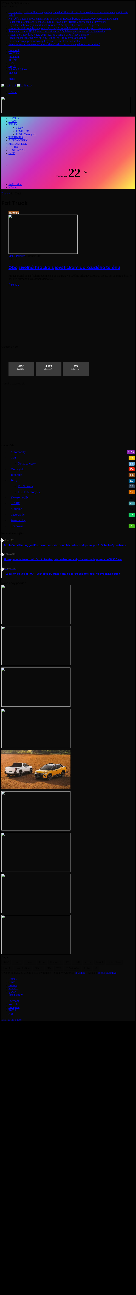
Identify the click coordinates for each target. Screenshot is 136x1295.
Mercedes (7, 968)
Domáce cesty (27, 463)
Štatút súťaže (15, 994)
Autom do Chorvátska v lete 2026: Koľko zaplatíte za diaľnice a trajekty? (49, 34)
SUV (49, 968)
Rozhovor (17, 526)
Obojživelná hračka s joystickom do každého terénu (64, 267)
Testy (13, 124)
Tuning (87, 968)
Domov (13, 118)
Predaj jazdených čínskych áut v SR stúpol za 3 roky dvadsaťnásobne (47, 37)
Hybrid (77, 962)
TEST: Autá (22, 130)
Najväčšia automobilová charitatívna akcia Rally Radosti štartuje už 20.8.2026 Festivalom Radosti (63, 18)
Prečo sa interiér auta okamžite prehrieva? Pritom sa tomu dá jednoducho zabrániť (54, 44)
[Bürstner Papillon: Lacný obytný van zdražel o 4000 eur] (35, 746)
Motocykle (17, 143)
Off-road (38, 968)
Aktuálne (16, 509)
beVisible (80, 972)
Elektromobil (55, 962)
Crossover (30, 962)
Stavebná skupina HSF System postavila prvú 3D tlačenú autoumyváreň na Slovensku (56, 31)
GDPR (12, 991)
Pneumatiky (18, 520)
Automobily (18, 140)
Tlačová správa (72, 968)
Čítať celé (13, 284)
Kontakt (13, 988)
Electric (42, 962)
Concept (17, 962)
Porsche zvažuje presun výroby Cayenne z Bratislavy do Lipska (44, 41)
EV (67, 962)
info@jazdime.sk (107, 972)
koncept (88, 962)
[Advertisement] (68, 314)
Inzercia (12, 985)
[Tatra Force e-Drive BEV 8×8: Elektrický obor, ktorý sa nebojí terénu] (35, 623)
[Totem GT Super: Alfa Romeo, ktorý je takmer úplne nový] (35, 870)
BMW (6, 962)
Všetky (20, 127)
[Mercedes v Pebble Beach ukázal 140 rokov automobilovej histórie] (35, 912)
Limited (99, 962)
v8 (96, 968)
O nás (11, 981)
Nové (12, 121)
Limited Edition (114, 962)
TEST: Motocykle (26, 134)
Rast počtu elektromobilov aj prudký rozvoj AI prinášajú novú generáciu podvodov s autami (59, 28)
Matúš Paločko (16, 255)
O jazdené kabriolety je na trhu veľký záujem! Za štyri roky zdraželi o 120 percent (54, 25)
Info (11, 153)
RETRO (13, 146)
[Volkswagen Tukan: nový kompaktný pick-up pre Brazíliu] (35, 788)
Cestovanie (17, 150)
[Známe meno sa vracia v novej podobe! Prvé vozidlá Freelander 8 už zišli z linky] (35, 953)
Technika (15, 137)
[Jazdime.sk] (16, 85)
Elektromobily (20, 497)
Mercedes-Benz (23, 968)
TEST (58, 968)
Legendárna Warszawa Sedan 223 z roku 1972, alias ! (57, 21)
